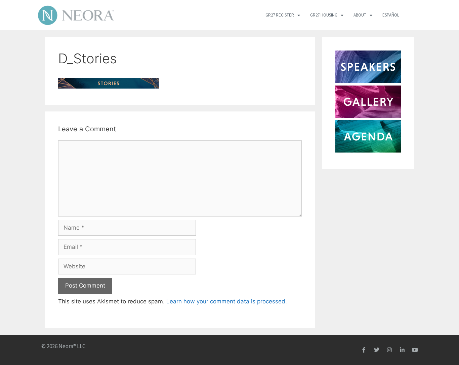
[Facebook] (364, 350)
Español (390, 15)
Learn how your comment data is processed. (226, 301)
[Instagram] (389, 350)
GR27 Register (279, 15)
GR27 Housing (323, 15)
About (359, 15)
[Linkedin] (402, 350)
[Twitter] (376, 350)
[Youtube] (415, 350)
